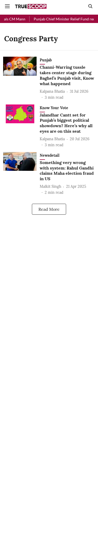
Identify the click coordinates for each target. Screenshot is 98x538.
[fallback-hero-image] (21, 78)
